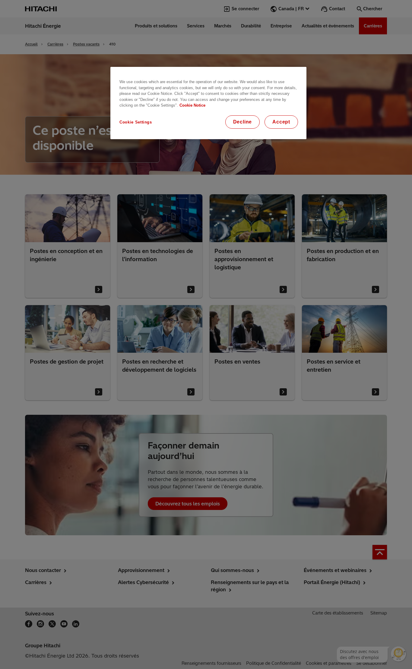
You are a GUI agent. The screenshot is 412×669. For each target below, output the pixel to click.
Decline (242, 121)
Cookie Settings (135, 122)
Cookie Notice (192, 105)
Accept (281, 121)
